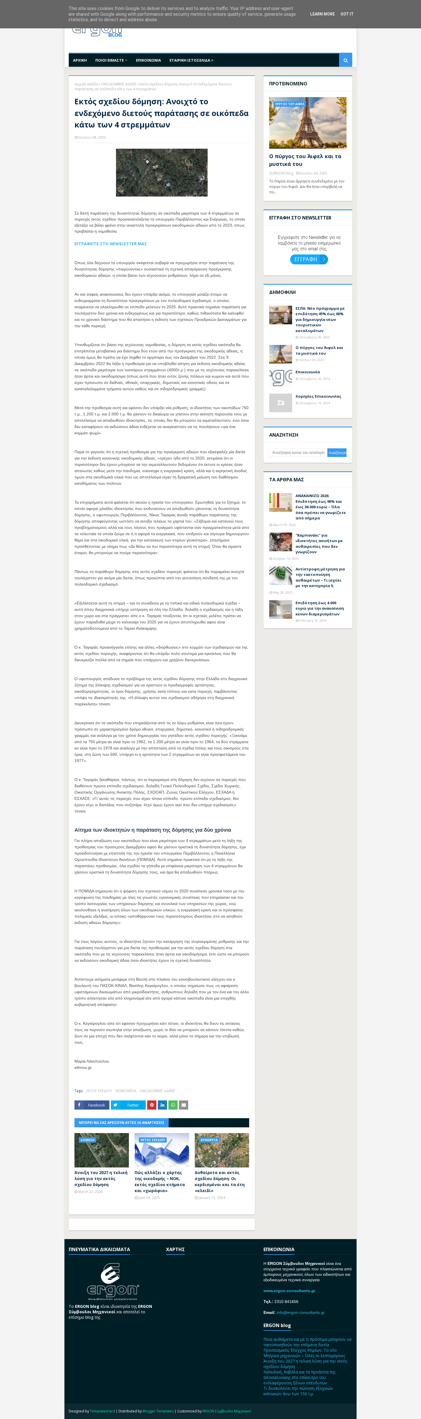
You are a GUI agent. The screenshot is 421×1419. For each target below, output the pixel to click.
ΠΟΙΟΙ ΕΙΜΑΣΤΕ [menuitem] (109, 60)
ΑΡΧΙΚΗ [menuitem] (80, 60)
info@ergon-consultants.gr (301, 1312)
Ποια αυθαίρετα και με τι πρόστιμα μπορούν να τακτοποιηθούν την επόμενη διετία (307, 1341)
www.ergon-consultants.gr (289, 1290)
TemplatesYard (102, 1411)
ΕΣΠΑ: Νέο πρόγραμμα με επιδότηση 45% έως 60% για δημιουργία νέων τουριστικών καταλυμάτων (320, 319)
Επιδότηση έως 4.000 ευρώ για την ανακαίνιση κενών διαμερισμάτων (320, 608)
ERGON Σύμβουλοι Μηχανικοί (226, 1411)
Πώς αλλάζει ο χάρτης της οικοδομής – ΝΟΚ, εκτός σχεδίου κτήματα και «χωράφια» (160, 1181)
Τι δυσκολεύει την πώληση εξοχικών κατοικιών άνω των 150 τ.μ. (298, 1390)
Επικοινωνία (308, 371)
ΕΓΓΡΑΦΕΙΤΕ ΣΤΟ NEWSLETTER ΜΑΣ (110, 243)
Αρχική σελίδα (86, 84)
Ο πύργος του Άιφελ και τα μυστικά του (305, 160)
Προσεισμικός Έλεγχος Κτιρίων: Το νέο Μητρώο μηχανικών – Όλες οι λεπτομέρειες (304, 1352)
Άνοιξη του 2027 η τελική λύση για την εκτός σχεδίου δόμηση (100, 1178)
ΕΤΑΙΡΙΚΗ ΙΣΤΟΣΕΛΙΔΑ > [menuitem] (191, 60)
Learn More (322, 14)
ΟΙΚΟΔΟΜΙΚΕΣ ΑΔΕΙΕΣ (119, 84)
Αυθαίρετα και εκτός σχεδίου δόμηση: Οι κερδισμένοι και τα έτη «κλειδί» (220, 1181)
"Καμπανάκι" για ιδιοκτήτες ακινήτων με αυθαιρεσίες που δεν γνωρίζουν (319, 544)
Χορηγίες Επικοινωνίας (318, 396)
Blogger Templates (158, 1411)
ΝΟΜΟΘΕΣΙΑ (125, 1090)
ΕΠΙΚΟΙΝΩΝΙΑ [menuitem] (148, 60)
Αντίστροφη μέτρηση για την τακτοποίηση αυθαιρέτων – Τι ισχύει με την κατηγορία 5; (320, 577)
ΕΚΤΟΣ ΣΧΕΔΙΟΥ (99, 1090)
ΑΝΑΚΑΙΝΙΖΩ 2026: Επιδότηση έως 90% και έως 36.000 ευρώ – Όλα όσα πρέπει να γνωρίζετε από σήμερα (321, 507)
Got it (347, 14)
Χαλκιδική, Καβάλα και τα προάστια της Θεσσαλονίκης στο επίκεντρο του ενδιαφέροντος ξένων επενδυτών (299, 1377)
